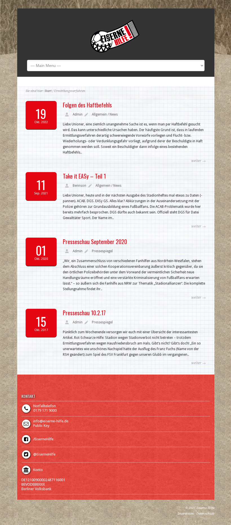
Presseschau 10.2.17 (84, 312)
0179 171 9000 (45, 410)
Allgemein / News (105, 114)
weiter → (198, 161)
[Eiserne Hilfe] (114, 51)
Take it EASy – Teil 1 (84, 176)
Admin (78, 114)
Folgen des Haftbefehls (87, 105)
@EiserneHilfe (44, 454)
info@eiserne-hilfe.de (50, 421)
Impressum (186, 513)
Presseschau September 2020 (95, 241)
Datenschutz (205, 513)
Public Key (41, 425)
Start (48, 91)
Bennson (79, 186)
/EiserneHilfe (43, 439)
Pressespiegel (102, 251)
